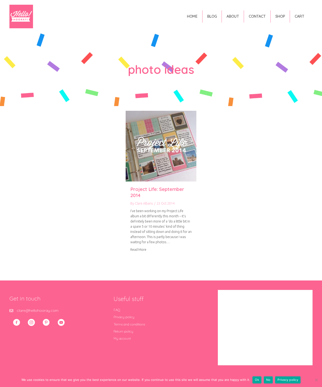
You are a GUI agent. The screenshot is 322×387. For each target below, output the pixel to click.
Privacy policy (124, 317)
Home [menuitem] (192, 16)
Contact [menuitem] (257, 16)
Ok (257, 380)
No (268, 380)
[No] (316, 380)
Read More (138, 249)
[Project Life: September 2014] (161, 145)
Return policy (123, 331)
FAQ (117, 310)
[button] (16, 322)
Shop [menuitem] (280, 16)
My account (122, 338)
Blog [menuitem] (212, 16)
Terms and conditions (129, 324)
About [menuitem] (233, 16)
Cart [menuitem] (299, 16)
